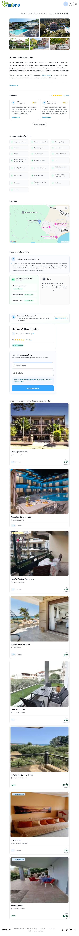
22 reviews (67, 95)
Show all (65, 48)
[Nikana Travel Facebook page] (75, 929)
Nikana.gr (6, 929)
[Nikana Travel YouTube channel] (70, 929)
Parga (17, 334)
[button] (60, 95)
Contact (43, 929)
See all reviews (39, 125)
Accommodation (19, 929)
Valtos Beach (46, 75)
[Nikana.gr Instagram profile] (62, 929)
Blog (35, 929)
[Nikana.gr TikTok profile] (66, 929)
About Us (51, 929)
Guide (29, 929)
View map (29, 334)
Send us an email (60, 318)
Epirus (22, 334)
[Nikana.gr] (11, 4)
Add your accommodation (36, 931)
